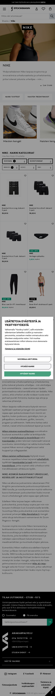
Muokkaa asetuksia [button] (27, 359)
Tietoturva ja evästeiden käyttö (17, 349)
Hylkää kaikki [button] (27, 367)
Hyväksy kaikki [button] (27, 374)
